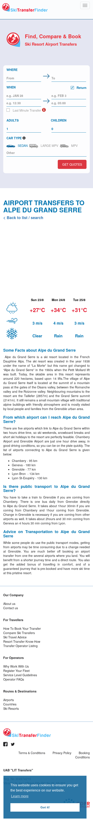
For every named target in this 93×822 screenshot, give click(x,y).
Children (58, 120)
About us (9, 603)
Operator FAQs (13, 679)
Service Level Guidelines (20, 675)
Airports (8, 700)
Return (81, 87)
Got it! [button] (45, 807)
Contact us (10, 608)
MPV (74, 145)
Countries (9, 704)
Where (12, 69)
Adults (12, 120)
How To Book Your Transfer (22, 628)
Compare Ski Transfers (19, 633)
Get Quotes (72, 164)
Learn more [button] (20, 796)
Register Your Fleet (16, 670)
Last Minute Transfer (26, 110)
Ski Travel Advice (15, 637)
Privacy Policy (62, 753)
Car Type (14, 138)
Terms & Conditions (31, 753)
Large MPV (48, 145)
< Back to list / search (23, 217)
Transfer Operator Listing (20, 646)
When (46, 87)
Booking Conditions (82, 755)
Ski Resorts (11, 708)
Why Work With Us (16, 666)
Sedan (22, 145)
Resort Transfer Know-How (21, 641)
